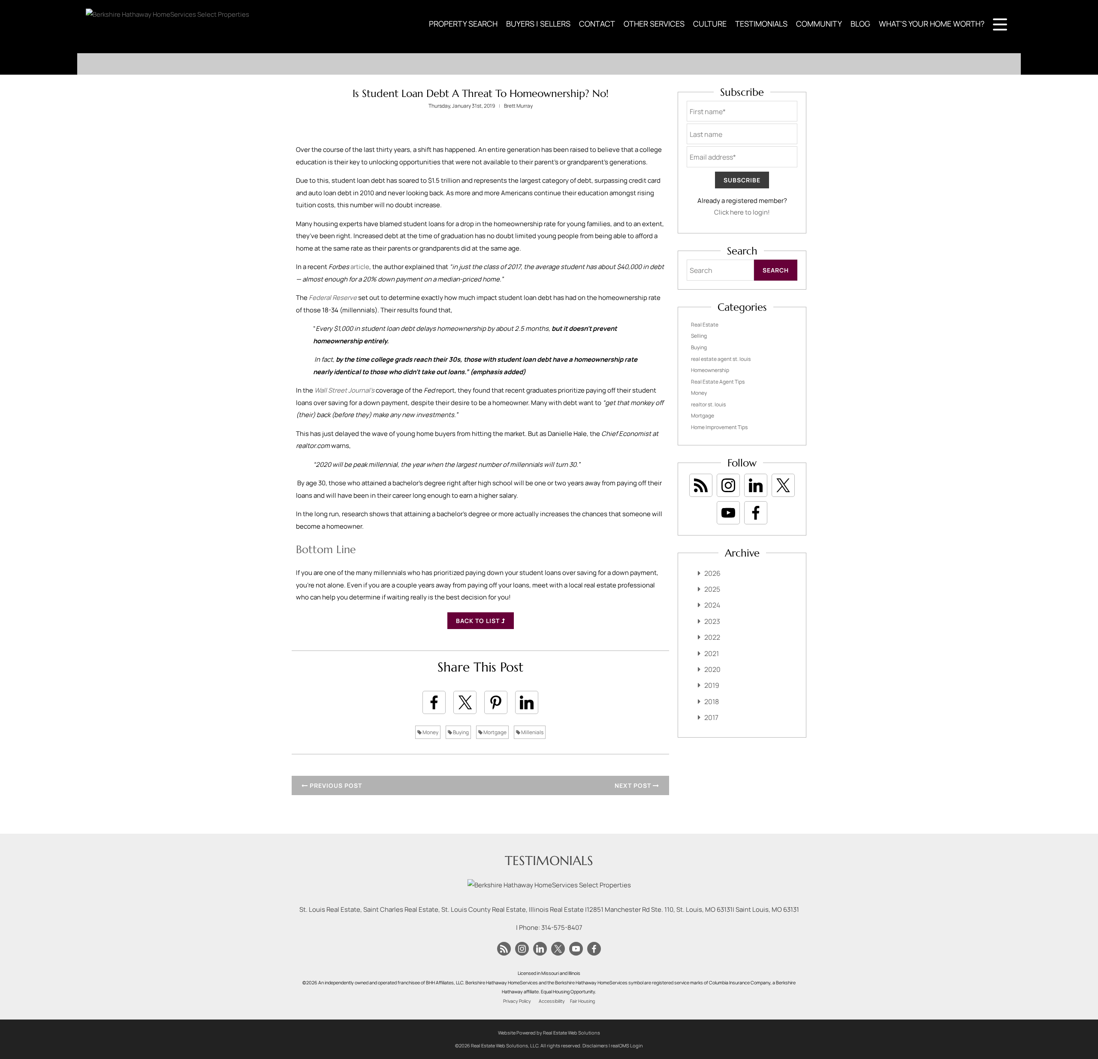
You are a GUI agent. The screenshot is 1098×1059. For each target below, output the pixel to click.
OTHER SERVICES (654, 23)
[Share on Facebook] (434, 702)
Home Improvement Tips (719, 427)
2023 (712, 621)
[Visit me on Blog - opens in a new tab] (700, 485)
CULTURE (710, 23)
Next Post (634, 785)
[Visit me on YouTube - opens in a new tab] (728, 512)
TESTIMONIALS (761, 23)
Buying (460, 732)
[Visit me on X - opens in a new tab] (783, 485)
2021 (711, 653)
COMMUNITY (819, 23)
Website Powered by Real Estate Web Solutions (549, 1032)
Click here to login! (742, 212)
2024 (712, 605)
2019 (711, 685)
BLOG (860, 23)
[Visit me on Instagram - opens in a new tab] (728, 485)
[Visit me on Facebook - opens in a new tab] (755, 512)
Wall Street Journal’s (344, 390)
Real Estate (704, 324)
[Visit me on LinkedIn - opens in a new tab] (755, 485)
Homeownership (710, 370)
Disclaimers (595, 1045)
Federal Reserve (333, 297)
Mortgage (495, 732)
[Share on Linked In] (526, 702)
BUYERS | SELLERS (538, 23)
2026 (712, 573)
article (359, 266)
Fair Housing (582, 1001)
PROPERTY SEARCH (463, 23)
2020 (712, 669)
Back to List (478, 621)
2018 (711, 701)
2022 (712, 637)
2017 (711, 717)
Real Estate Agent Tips (718, 381)
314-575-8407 (561, 927)
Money (430, 732)
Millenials (531, 732)
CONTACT (597, 23)
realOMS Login (627, 1045)
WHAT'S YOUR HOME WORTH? (931, 23)
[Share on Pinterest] (495, 702)
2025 (712, 589)
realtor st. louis (708, 404)
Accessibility (552, 1001)
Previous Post (335, 785)
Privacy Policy (517, 1001)
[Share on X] (465, 702)
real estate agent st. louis (721, 359)
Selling (699, 335)
